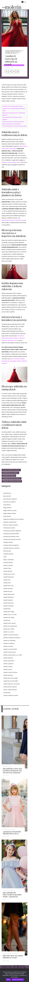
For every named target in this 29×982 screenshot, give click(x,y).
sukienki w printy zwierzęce (10, 672)
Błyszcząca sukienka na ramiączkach (11, 124)
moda (4, 556)
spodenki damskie (8, 562)
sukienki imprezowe (8, 603)
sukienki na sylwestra (8, 643)
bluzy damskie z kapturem (10, 499)
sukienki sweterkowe (8, 661)
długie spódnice (7, 507)
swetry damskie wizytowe (10, 687)
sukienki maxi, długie (8, 617)
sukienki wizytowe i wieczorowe (11, 684)
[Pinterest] (13, 71)
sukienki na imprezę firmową (10, 635)
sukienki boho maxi (8, 585)
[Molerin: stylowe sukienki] (12, 6)
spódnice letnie (7, 568)
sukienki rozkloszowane (9, 652)
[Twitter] (10, 71)
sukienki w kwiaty (7, 666)
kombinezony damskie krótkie (11, 533)
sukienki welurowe (8, 675)
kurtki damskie (7, 551)
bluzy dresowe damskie (9, 502)
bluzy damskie (7, 496)
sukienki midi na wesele (10, 473)
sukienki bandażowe (8, 577)
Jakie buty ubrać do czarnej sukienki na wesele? (13, 956)
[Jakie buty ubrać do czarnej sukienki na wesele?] (14, 929)
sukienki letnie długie (8, 611)
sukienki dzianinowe (8, 597)
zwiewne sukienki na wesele (12, 481)
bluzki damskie (7, 493)
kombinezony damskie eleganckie (12, 530)
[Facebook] (6, 71)
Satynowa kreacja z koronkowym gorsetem (13, 121)
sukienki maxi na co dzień (10, 614)
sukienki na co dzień (8, 632)
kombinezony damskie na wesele (12, 539)
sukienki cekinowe (8, 588)
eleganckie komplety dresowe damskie (13, 519)
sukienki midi (6, 620)
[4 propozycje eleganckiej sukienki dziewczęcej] (14, 805)
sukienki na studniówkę (9, 640)
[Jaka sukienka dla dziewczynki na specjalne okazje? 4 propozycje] (14, 866)
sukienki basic (6, 580)
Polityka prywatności (17, 979)
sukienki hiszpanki (8, 600)
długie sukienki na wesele (13, 50)
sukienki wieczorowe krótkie (10, 681)
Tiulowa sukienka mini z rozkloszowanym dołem (14, 126)
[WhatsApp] (17, 71)
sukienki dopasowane (9, 594)
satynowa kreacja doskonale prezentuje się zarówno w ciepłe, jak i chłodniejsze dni (13, 338)
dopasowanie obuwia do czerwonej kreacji (13, 220)
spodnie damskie (7, 571)
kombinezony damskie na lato (11, 536)
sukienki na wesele (11, 53)
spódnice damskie (8, 565)
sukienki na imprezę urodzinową (11, 637)
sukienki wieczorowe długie (10, 678)
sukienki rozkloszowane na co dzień (12, 655)
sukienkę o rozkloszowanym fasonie (11, 162)
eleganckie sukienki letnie (9, 522)
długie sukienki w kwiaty (9, 513)
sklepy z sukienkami (8, 559)
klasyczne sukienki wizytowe (10, 525)
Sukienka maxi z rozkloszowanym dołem (12, 106)
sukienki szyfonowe (8, 663)
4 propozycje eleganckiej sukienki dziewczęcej (12, 832)
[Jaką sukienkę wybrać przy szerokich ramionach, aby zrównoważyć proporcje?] (14, 742)
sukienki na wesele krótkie (11, 478)
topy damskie (6, 692)
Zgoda (8, 979)
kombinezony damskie (9, 528)
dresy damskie (7, 516)
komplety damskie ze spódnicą (11, 548)
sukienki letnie (7, 609)
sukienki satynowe (8, 658)
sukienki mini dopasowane (10, 626)
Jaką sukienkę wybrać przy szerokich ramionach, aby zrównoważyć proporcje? (12, 770)
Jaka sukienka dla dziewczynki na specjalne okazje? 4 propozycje (12, 894)
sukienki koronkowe (8, 606)
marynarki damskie (8, 554)
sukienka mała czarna (9, 574)
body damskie (7, 504)
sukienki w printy (7, 669)
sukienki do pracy (7, 591)
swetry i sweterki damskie (10, 689)
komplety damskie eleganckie (11, 545)
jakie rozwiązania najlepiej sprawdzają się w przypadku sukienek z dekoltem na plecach (14, 361)
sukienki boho (7, 583)
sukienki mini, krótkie (8, 629)
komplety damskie (8, 542)
